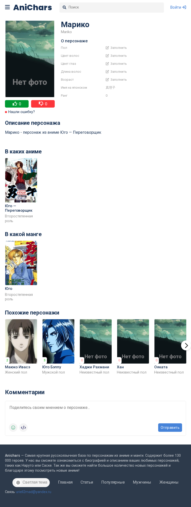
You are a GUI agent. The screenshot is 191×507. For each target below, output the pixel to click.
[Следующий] (186, 345)
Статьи (87, 482)
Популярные (113, 482)
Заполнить (118, 48)
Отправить (170, 428)
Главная (65, 482)
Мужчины (142, 482)
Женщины (169, 482)
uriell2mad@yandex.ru (33, 492)
